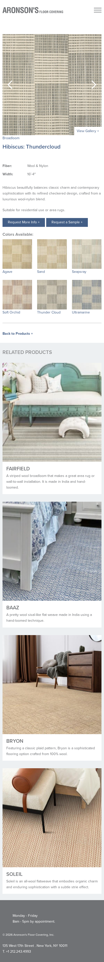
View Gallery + (88, 131)
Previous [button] (10, 84)
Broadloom (11, 138)
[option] (52, 84)
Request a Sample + (67, 222)
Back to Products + (18, 333)
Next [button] (93, 84)
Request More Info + (24, 222)
